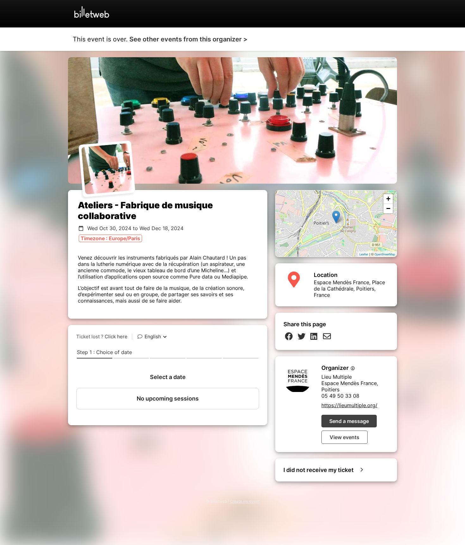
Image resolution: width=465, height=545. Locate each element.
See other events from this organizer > (188, 39)
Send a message (349, 421)
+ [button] (388, 199)
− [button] (388, 208)
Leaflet (363, 254)
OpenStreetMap (385, 254)
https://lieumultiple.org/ (349, 405)
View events (344, 437)
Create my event (244, 501)
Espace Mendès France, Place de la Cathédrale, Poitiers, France (349, 288)
